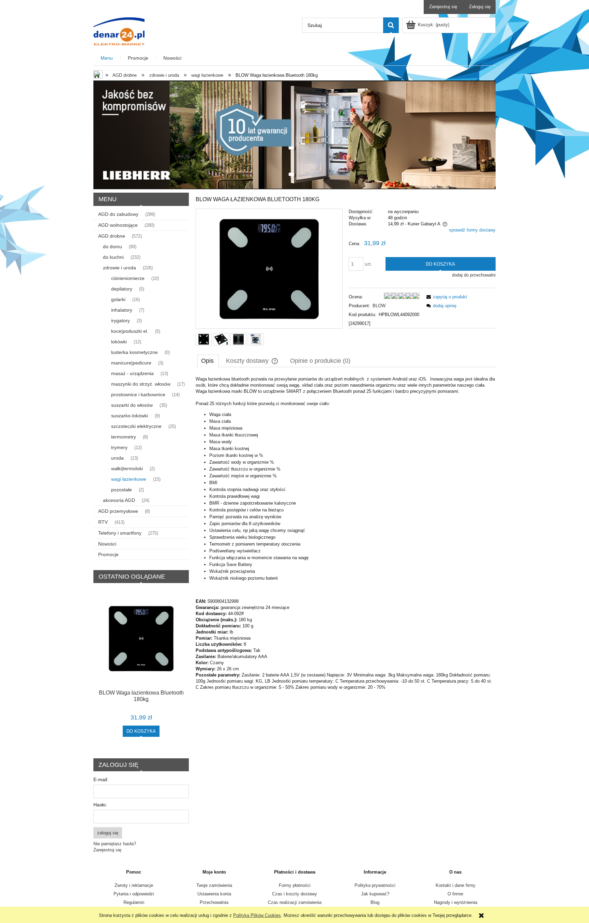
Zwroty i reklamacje (134, 885)
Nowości (107, 544)
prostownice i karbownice (138, 394)
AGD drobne (111, 236)
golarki (118, 299)
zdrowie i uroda (119, 267)
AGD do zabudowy (118, 214)
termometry (123, 437)
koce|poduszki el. (129, 331)
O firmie (455, 893)
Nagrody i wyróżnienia (455, 902)
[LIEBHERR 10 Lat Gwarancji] (294, 134)
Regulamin (133, 902)
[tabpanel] (346, 533)
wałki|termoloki (127, 468)
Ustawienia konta (214, 893)
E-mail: (100, 779)
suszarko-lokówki (129, 415)
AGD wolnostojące (118, 225)
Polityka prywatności (374, 885)
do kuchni (113, 257)
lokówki (119, 341)
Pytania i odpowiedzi (134, 893)
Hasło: (100, 804)
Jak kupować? (375, 893)
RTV (103, 522)
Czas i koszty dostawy (294, 893)
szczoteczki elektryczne (136, 426)
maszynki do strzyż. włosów (140, 384)
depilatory (121, 289)
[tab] (208, 361)
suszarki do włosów (132, 405)
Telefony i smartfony (119, 533)
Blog (375, 902)
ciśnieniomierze (128, 278)
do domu (112, 246)
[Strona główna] (119, 31)
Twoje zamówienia (214, 885)
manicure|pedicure (131, 363)
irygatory (120, 320)
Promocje (108, 554)
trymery (119, 447)
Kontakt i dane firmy (455, 885)
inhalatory (121, 310)
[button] (445, 296)
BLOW (379, 305)
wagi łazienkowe (128, 479)
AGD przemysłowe (118, 511)
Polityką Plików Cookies (257, 915)
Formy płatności (295, 885)
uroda (117, 458)
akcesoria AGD (119, 500)
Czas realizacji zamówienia (294, 902)
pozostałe (121, 489)
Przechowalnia (214, 902)
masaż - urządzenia (132, 373)
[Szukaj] (391, 25)
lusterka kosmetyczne (134, 352)
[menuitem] (107, 58)
